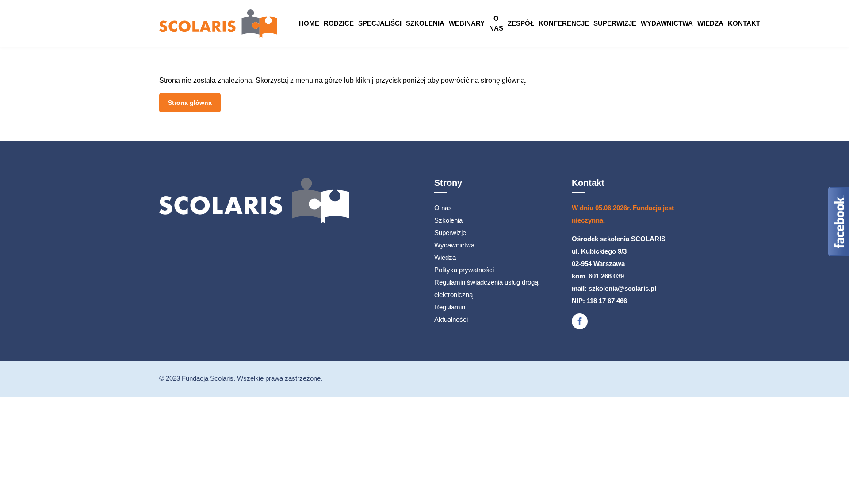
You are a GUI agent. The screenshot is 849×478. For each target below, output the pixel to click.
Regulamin (449, 307)
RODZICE (339, 23)
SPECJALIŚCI (380, 23)
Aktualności (451, 319)
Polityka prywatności (464, 270)
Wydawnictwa (667, 23)
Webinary (467, 23)
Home (309, 23)
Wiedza (710, 23)
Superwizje (614, 23)
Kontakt (744, 23)
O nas (496, 23)
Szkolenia (425, 23)
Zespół (521, 23)
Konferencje (564, 23)
